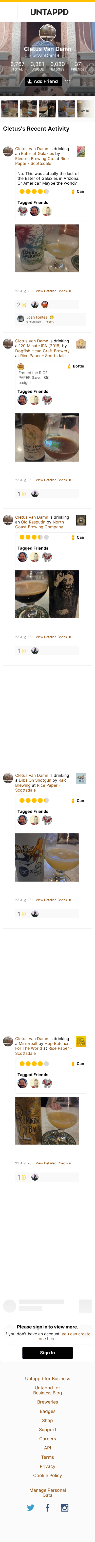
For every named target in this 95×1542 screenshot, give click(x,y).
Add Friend (46, 81)
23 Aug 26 (23, 291)
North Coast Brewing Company (39, 524)
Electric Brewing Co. (34, 158)
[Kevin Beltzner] (44, 304)
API (47, 1447)
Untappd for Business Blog (47, 1390)
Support (47, 1429)
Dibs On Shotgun (35, 780)
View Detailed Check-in (53, 291)
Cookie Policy (47, 1475)
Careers (47, 1438)
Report (50, 321)
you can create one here (65, 1336)
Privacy (47, 1466)
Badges (47, 1411)
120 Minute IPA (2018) (40, 345)
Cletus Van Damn (31, 148)
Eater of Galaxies (37, 153)
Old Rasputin (33, 521)
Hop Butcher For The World (42, 1046)
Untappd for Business (47, 1378)
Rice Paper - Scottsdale (42, 161)
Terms (47, 1457)
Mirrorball (28, 1043)
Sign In (47, 1352)
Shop (47, 1420)
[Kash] (35, 304)
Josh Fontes (36, 317)
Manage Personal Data (47, 1492)
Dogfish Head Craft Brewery (42, 350)
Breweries (47, 1402)
